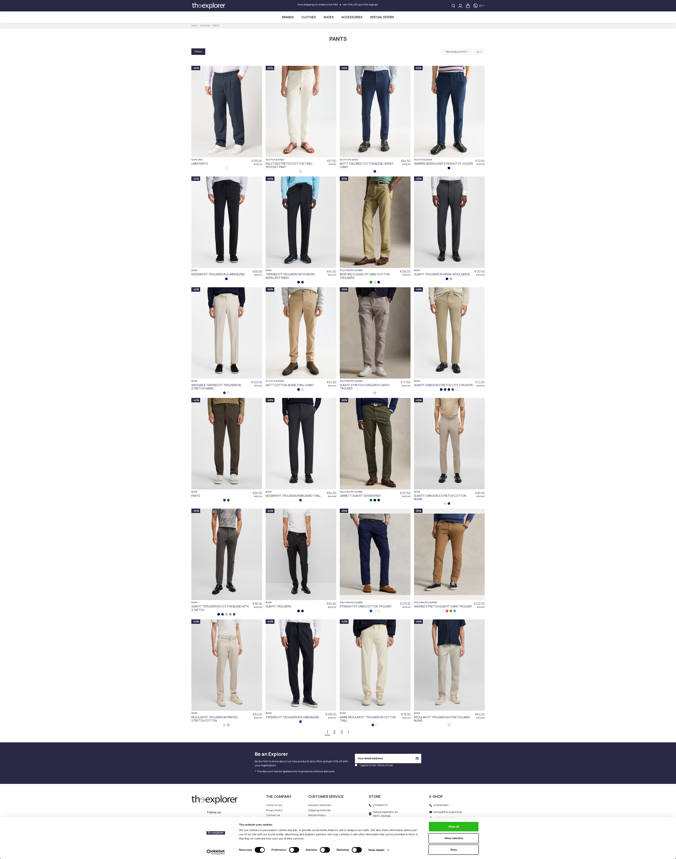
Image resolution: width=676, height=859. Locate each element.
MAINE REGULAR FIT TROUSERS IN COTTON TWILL (368, 718)
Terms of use (385, 765)
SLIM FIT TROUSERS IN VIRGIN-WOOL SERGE (442, 274)
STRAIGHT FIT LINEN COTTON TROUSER (365, 606)
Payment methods (319, 805)
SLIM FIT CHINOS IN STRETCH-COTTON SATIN (443, 385)
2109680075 (380, 805)
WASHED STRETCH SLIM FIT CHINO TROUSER (443, 606)
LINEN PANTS (199, 164)
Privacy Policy (274, 810)
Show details (376, 849)
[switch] (294, 850)
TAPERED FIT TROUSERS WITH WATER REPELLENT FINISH (290, 276)
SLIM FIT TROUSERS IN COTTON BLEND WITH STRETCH (220, 608)
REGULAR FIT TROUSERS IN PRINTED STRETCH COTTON (214, 718)
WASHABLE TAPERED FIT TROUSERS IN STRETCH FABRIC (216, 386)
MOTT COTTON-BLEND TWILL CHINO (290, 385)
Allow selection (453, 838)
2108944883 (441, 805)
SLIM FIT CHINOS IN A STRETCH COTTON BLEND (440, 497)
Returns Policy (317, 815)
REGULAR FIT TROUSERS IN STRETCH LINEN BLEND (442, 718)
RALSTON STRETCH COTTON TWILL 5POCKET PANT (289, 165)
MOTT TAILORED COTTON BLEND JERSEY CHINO (366, 165)
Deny (453, 849)
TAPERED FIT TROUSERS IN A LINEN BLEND (292, 717)
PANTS (195, 496)
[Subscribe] (417, 758)
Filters (198, 51)
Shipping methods (319, 810)
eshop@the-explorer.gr (447, 812)
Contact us (273, 815)
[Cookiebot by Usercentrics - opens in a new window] (215, 852)
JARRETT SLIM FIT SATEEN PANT (360, 496)
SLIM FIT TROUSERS (278, 606)
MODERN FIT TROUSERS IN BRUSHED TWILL (293, 496)
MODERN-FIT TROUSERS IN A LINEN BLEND (218, 274)
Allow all (453, 826)
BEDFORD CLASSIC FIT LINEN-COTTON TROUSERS (365, 276)
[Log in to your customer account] (460, 6)
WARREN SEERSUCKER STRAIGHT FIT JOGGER (443, 164)
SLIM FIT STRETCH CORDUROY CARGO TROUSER (365, 386)
